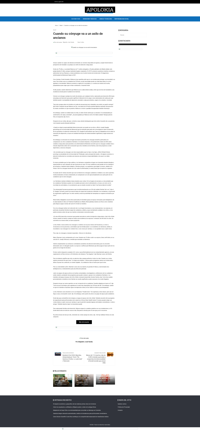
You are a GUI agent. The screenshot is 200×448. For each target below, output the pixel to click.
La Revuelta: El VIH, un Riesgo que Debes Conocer (105, 377)
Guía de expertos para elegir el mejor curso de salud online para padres (62, 379)
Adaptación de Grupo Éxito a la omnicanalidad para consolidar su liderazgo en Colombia (77, 410)
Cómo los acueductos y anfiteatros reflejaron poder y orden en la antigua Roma (74, 407)
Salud (54, 30)
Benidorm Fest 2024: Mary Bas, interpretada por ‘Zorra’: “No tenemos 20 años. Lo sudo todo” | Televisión (72, 357)
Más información (84, 322)
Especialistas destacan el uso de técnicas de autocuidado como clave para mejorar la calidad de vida (83, 377)
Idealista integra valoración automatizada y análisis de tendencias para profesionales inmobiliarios (80, 413)
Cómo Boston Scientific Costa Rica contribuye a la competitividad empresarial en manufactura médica (80, 416)
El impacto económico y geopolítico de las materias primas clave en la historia (74, 404)
